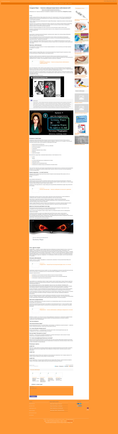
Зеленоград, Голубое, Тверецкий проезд (57, 410)
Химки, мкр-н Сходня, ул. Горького (56, 403)
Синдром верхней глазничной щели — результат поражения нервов (51, 379)
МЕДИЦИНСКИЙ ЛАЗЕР (32, 403)
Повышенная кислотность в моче (81, 87)
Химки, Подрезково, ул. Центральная (56, 408)
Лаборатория (55, 3)
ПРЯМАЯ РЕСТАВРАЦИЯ (32, 410)
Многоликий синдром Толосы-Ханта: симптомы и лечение (59, 379)
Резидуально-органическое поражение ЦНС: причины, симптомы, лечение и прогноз (43, 380)
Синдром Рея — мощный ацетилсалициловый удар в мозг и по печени (55, 264)
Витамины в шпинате (78, 102)
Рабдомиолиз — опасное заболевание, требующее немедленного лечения (56, 309)
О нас (47, 3)
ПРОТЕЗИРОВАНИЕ (31, 415)
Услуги (50, 3)
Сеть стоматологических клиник (5, 1)
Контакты (70, 3)
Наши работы (61, 3)
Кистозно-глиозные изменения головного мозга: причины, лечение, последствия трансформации (81, 76)
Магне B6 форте (77, 123)
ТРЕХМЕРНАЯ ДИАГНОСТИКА (32, 408)
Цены (66, 3)
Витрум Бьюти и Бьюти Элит (80, 144)
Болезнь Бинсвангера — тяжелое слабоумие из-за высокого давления (55, 189)
